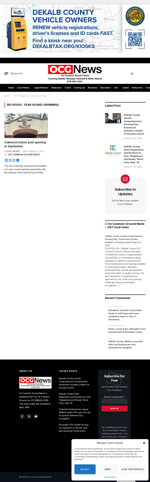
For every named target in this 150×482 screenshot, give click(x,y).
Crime (68, 87)
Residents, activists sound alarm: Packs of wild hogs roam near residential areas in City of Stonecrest (125, 315)
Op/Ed (126, 87)
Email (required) (114, 396)
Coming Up (79, 87)
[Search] (132, 73)
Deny (108, 469)
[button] (144, 442)
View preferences (132, 469)
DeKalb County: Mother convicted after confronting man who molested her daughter (125, 344)
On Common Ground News (24, 154)
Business (92, 87)
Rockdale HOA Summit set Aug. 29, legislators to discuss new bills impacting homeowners (74, 427)
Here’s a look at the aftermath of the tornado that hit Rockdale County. (127, 330)
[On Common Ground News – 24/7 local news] (75, 73)
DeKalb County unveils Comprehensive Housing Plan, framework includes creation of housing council (134, 124)
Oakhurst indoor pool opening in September (25, 144)
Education (105, 87)
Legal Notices (41, 87)
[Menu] (6, 73)
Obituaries (137, 87)
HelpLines (56, 87)
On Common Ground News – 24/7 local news (124, 225)
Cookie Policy (110, 477)
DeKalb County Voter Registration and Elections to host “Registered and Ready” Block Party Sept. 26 (134, 154)
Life (116, 87)
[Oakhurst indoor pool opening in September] (26, 126)
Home (11, 87)
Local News (23, 87)
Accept (85, 469)
